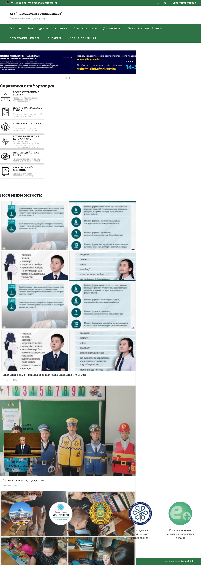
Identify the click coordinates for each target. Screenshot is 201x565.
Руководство (38, 28)
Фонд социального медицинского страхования (140, 534)
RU (164, 2)
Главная (16, 28)
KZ (157, 2)
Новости (61, 28)
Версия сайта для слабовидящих (35, 2)
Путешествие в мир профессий (23, 480)
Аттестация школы (24, 37)
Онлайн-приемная (82, 37)
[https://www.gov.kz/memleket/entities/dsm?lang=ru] (100, 513)
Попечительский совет (145, 28)
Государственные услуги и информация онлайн (180, 534)
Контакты (53, 37)
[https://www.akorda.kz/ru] (21, 513)
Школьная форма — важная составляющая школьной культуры (44, 374)
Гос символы (84, 28)
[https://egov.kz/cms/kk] (180, 513)
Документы (112, 28)
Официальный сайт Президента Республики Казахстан (21, 534)
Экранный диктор (184, 2)
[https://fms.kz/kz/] (140, 513)
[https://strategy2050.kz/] (60, 513)
